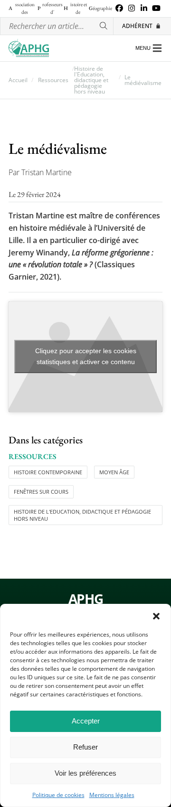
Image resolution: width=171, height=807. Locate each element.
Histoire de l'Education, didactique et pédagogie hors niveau (91, 80)
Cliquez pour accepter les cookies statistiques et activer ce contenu (85, 356)
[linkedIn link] (144, 8)
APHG (85, 599)
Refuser (85, 747)
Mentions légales (111, 795)
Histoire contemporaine (48, 472)
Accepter (86, 721)
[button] (156, 616)
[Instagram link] (131, 8)
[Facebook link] (119, 8)
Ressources (53, 80)
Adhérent (137, 26)
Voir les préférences (85, 773)
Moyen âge (114, 472)
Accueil (18, 80)
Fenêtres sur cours (41, 491)
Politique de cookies (58, 795)
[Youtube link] (156, 8)
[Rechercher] (104, 26)
